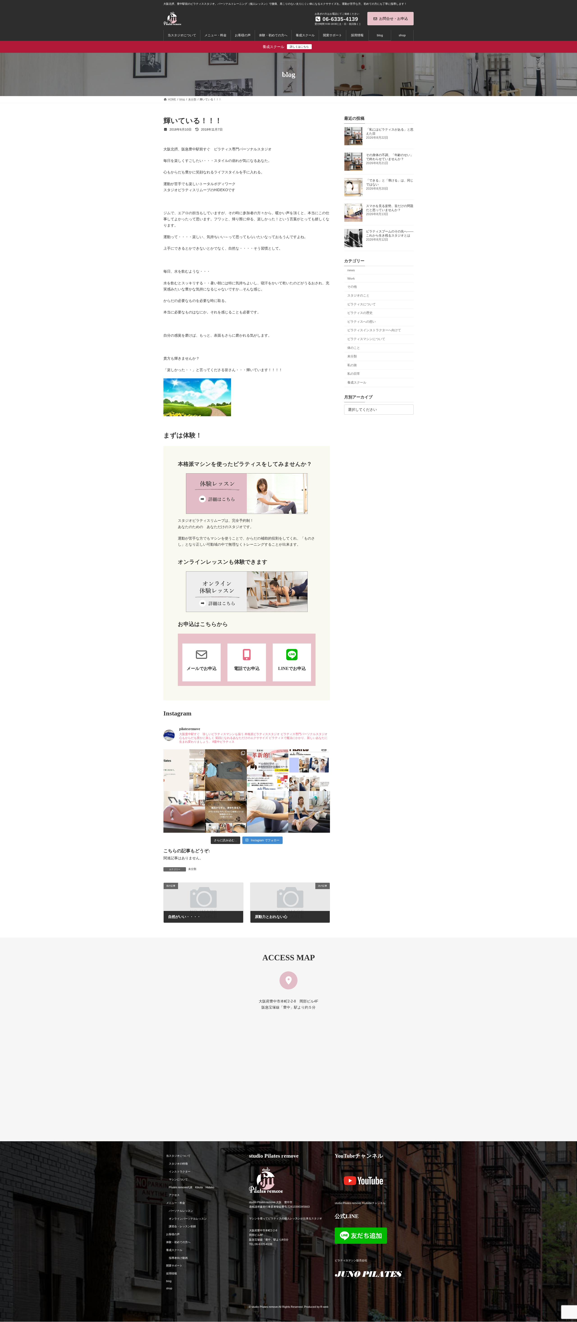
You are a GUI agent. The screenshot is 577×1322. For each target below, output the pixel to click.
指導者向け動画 (178, 1258)
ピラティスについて (361, 304)
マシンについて (178, 1179)
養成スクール (356, 382)
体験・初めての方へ (178, 1242)
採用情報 (171, 1273)
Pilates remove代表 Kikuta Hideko (191, 1187)
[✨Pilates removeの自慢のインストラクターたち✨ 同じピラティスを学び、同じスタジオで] (309, 770)
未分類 (192, 869)
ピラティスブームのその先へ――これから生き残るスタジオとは (389, 233)
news (351, 270)
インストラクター (179, 1171)
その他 (352, 287)
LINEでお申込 (292, 668)
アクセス (174, 1195)
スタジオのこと (358, 295)
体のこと (353, 347)
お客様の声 (173, 1234)
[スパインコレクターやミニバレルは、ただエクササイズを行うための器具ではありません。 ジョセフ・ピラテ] (184, 812)
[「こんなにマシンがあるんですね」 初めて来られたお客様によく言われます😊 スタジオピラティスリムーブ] (267, 812)
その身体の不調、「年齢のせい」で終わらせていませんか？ (389, 157)
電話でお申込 (247, 668)
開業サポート (174, 1265)
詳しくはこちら (299, 46)
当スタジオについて (178, 1156)
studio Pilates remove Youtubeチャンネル (360, 1203)
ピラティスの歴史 (360, 313)
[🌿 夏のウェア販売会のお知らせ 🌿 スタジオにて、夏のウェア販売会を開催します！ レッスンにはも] (226, 770)
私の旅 (352, 365)
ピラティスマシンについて (366, 339)
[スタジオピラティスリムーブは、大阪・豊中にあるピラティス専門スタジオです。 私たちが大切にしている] (184, 770)
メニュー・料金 (175, 1203)
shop (169, 1288)
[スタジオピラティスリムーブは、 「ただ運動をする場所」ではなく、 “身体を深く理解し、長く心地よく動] (309, 812)
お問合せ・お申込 (393, 19)
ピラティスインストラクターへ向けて (374, 330)
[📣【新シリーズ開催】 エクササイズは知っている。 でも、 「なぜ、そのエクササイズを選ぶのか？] (226, 812)
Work (351, 278)
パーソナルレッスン (181, 1210)
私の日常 (353, 374)
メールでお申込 (202, 668)
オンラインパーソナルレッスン (188, 1218)
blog (169, 1281)
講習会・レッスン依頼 (182, 1226)
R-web (324, 1306)
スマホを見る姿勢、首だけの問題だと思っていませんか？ (389, 208)
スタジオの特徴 (178, 1164)
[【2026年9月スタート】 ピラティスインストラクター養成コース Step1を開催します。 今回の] (267, 770)
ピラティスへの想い (361, 321)
